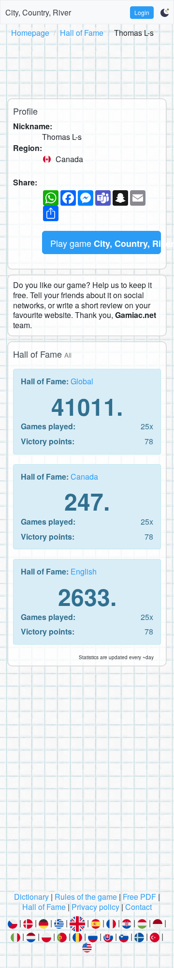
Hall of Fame (81, 32)
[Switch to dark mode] (165, 12)
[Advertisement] (87, 66)
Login (141, 12)
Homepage (30, 32)
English (84, 571)
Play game (105, 243)
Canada (84, 476)
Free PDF (139, 896)
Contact (138, 906)
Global (82, 381)
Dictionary (31, 896)
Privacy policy (95, 906)
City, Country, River (38, 12)
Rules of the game (86, 896)
